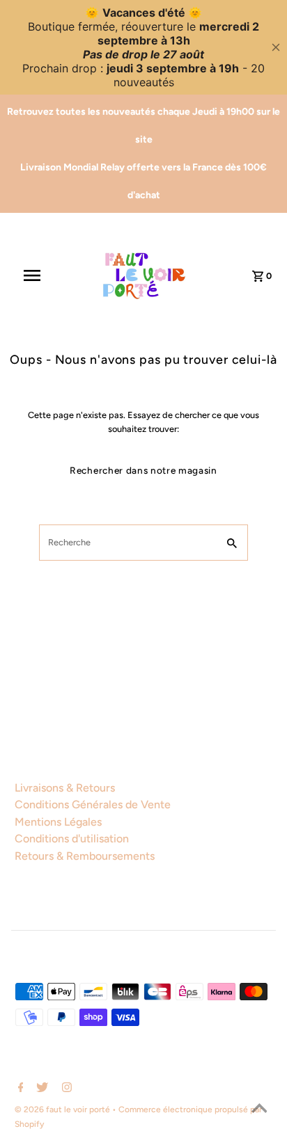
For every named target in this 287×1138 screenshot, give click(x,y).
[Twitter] (40, 1089)
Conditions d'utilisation (72, 838)
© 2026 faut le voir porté (63, 1109)
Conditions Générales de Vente (93, 804)
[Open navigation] (39, 275)
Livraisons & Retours (65, 787)
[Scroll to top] (259, 1110)
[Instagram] (65, 1089)
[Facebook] (19, 1089)
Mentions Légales (58, 821)
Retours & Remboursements (85, 856)
